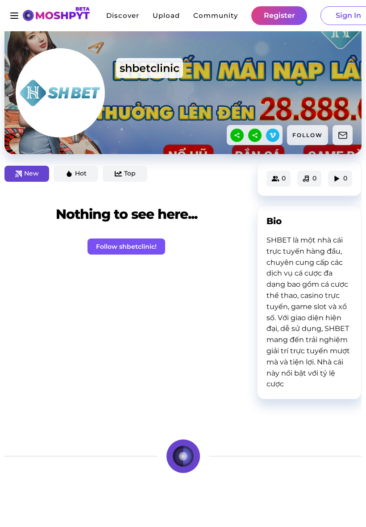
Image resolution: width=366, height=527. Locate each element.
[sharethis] (237, 135)
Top (130, 173)
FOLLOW (307, 135)
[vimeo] (272, 135)
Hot (81, 173)
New (31, 173)
